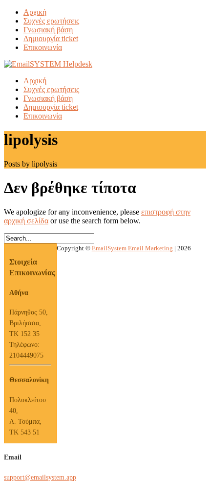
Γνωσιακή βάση (48, 29)
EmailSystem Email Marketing (132, 248)
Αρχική (34, 12)
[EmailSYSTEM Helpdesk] (48, 64)
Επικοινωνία (42, 47)
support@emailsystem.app (40, 477)
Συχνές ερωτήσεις (51, 21)
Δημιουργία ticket (50, 38)
